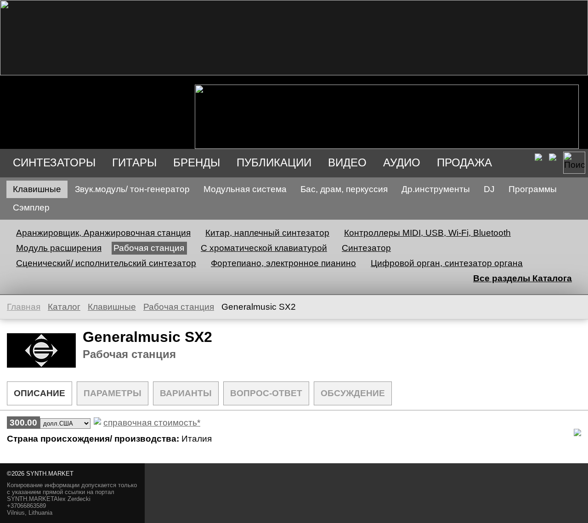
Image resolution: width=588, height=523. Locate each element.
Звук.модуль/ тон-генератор (132, 189)
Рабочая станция (148, 248)
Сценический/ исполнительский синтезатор (106, 263)
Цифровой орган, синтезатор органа (447, 263)
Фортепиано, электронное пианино (283, 263)
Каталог (64, 307)
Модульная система (245, 189)
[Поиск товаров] (574, 163)
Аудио (401, 162)
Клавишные (37, 189)
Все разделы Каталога (522, 278)
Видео (347, 162)
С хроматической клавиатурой (264, 248)
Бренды (196, 162)
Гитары (134, 162)
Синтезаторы (54, 162)
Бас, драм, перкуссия (344, 189)
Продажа (464, 162)
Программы (533, 189)
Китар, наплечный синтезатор (267, 233)
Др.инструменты (435, 189)
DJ (489, 189)
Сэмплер (31, 207)
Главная (23, 307)
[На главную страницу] (294, 72)
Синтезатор (366, 248)
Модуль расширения (59, 248)
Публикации (274, 162)
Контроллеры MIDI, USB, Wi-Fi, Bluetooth (427, 233)
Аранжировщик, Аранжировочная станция (103, 233)
